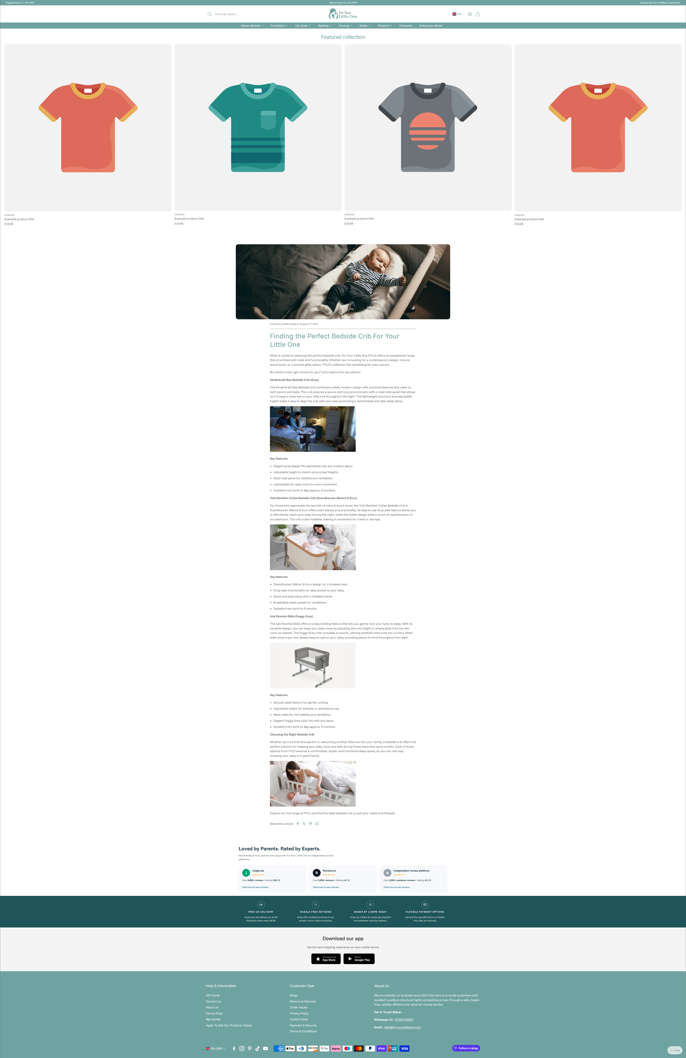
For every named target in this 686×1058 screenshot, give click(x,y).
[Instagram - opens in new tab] (241, 1048)
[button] (230, 14)
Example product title (19, 219)
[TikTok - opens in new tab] (257, 1048)
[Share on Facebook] (297, 824)
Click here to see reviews (255, 887)
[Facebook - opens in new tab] (234, 1048)
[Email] (317, 824)
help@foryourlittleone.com (402, 1027)
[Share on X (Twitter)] (304, 824)
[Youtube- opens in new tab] (265, 1048)
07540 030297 (404, 1019)
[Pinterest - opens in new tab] (249, 1048)
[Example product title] (88, 127)
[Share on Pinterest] (310, 824)
